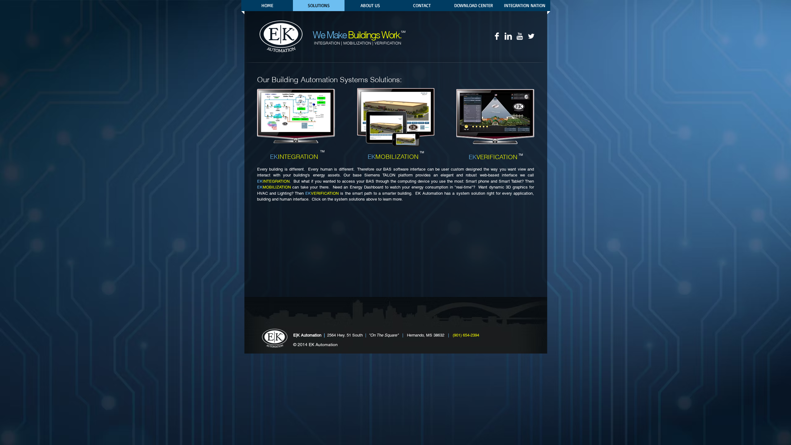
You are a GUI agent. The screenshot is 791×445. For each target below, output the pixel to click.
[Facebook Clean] (497, 36)
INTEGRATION (273, 181)
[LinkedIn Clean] (508, 36)
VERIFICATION (322, 193)
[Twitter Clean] (531, 36)
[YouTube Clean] (519, 36)
